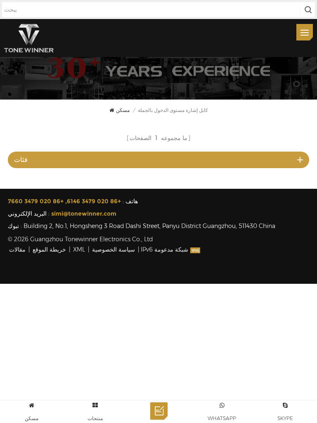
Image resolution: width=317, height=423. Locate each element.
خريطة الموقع (49, 249)
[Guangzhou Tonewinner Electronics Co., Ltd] (29, 38)
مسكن (123, 110)
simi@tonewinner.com (83, 213)
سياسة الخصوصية (113, 249)
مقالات (17, 249)
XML (79, 249)
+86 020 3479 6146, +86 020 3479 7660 (64, 201)
